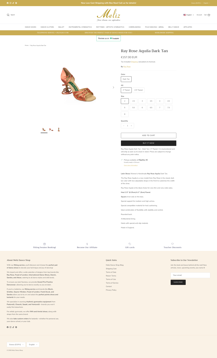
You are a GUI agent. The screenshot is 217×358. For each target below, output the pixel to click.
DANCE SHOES (30, 27)
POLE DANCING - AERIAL (154, 27)
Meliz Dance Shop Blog (115, 265)
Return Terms (111, 276)
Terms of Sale (111, 272)
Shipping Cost (111, 269)
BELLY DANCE (173, 27)
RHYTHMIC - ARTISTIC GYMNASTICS (110, 27)
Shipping (134, 62)
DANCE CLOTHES (47, 27)
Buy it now (148, 143)
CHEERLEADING (135, 27)
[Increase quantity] (132, 125)
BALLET (61, 27)
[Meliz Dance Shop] (108, 14)
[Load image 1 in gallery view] (78, 86)
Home (26, 45)
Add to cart (148, 135)
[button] (189, 15)
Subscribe (178, 282)
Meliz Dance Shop (17, 350)
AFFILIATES (188, 27)
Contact (109, 286)
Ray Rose (127, 66)
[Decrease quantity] (123, 125)
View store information (131, 165)
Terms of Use (111, 279)
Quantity (124, 121)
